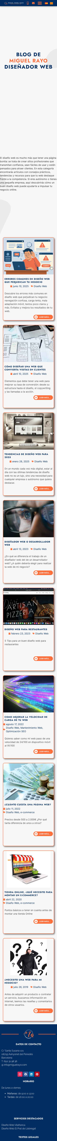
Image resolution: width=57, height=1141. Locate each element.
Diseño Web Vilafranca (13, 1125)
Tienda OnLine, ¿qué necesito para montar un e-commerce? (28, 894)
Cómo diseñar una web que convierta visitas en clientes (25, 368)
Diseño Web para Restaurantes (26, 629)
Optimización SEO (16, 731)
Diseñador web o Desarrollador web (27, 543)
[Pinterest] (37, 1074)
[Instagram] (20, 1074)
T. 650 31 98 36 (9, 1061)
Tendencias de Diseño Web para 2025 (26, 456)
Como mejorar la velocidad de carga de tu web (26, 718)
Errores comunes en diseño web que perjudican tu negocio (27, 280)
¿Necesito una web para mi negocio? (23, 981)
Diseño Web (40, 286)
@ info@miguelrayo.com (14, 1064)
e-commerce (27, 812)
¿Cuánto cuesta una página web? (28, 804)
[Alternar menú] (40, 3)
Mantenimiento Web (31, 727)
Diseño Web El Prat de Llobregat (18, 1128)
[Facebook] (25, 1074)
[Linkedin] (31, 1074)
